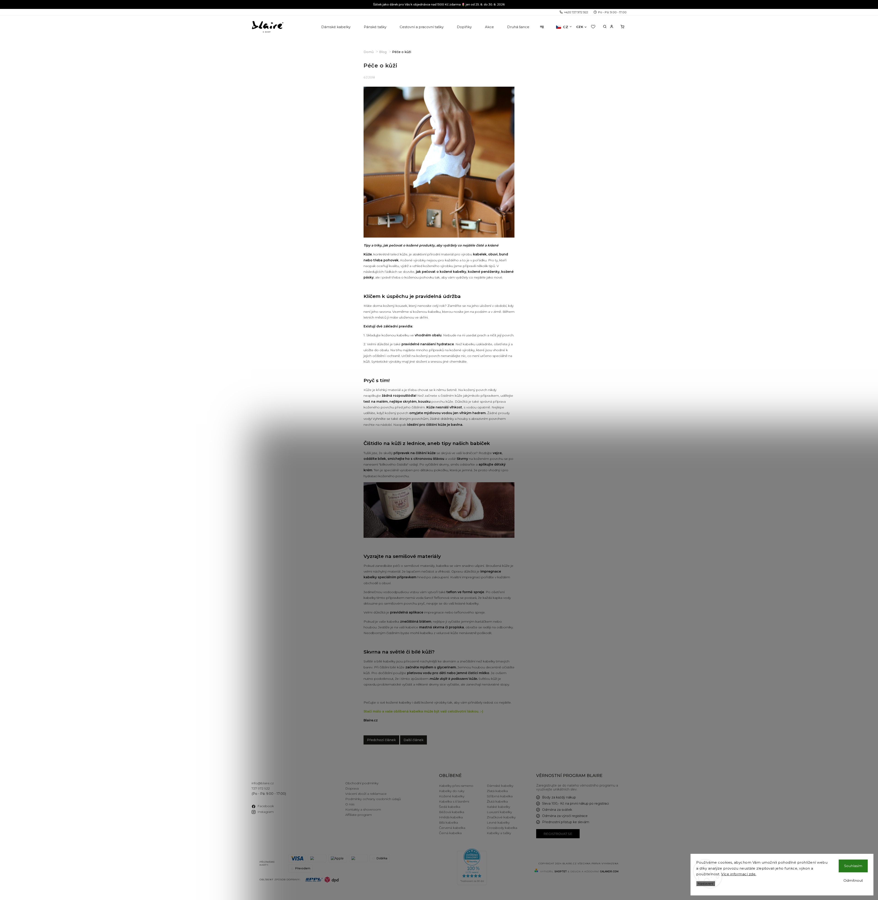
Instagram (265, 812)
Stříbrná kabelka (500, 796)
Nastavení (705, 883)
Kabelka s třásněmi (454, 801)
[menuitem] (336, 27)
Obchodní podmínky (361, 783)
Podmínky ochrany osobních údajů (373, 799)
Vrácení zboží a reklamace (366, 794)
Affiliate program (358, 815)
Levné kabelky (498, 822)
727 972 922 (261, 788)
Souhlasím (853, 866)
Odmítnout (853, 880)
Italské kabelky (498, 807)
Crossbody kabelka (502, 828)
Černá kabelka (450, 833)
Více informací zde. (738, 874)
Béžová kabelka (451, 812)
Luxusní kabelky (499, 812)
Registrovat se (557, 834)
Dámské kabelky (500, 786)
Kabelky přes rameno (456, 786)
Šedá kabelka (449, 807)
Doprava (352, 788)
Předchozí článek (381, 740)
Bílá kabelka (448, 822)
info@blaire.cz (263, 783)
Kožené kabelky (451, 796)
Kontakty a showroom (363, 809)
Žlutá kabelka (497, 801)
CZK (579, 27)
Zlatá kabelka (497, 791)
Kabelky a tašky (499, 833)
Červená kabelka (452, 828)
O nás (349, 804)
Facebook (265, 806)
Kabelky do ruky (451, 791)
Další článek (413, 740)
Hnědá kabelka (451, 817)
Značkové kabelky (501, 817)
